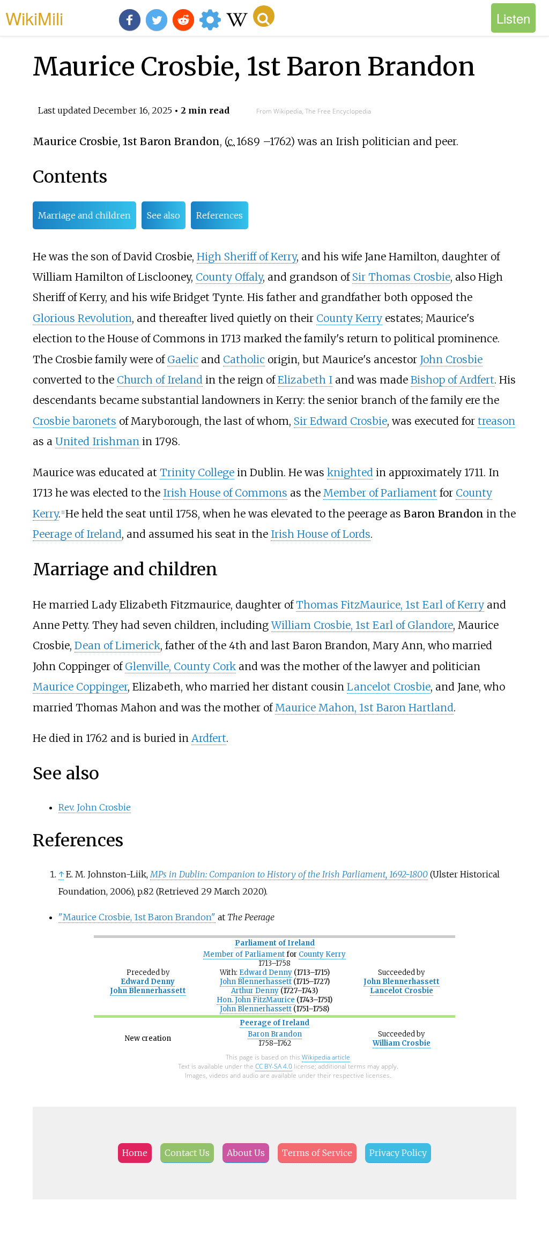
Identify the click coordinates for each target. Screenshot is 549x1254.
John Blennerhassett (148, 990)
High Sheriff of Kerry (246, 256)
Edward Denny (148, 981)
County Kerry (349, 318)
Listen (513, 18)
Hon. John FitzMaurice (256, 999)
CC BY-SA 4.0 (273, 1066)
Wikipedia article (326, 1057)
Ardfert (208, 738)
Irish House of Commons (225, 492)
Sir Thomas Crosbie (401, 277)
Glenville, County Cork (180, 666)
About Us (246, 1152)
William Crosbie (402, 1043)
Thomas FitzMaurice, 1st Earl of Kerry (390, 604)
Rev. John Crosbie (94, 807)
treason (496, 421)
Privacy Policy (398, 1152)
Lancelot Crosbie (389, 686)
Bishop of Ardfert (452, 379)
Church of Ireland (160, 379)
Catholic (244, 359)
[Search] (263, 16)
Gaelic (182, 359)
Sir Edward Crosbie (340, 421)
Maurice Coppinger (80, 686)
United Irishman (97, 441)
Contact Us (187, 1152)
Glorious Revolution (82, 318)
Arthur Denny (255, 990)
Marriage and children (84, 215)
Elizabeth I (305, 379)
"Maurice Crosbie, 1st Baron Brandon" (137, 917)
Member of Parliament (380, 492)
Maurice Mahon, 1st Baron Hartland (364, 707)
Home (134, 1152)
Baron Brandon (275, 1034)
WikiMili (34, 17)
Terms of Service (317, 1152)
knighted (350, 472)
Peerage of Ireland (77, 534)
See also (163, 215)
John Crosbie (451, 359)
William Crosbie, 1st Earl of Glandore (362, 625)
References (219, 215)
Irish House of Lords (320, 534)
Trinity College (197, 472)
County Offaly (229, 277)
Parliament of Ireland (275, 943)
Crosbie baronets (74, 421)
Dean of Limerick (117, 645)
